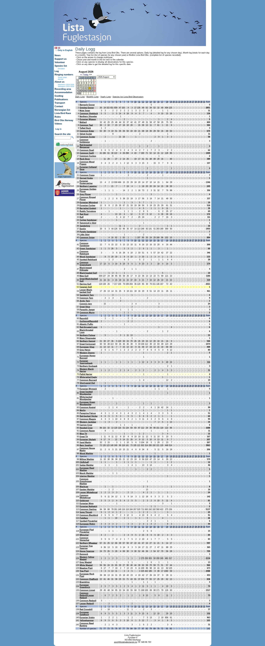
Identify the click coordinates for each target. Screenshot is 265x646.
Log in (58, 129)
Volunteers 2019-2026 (66, 84)
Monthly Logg (92, 97)
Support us (61, 59)
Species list (61, 66)
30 (201, 102)
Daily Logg (80, 97)
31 (204, 102)
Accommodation (63, 92)
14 (90, 85)
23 (182, 102)
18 (82, 88)
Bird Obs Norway (64, 120)
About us (59, 82)
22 (179, 102)
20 (87, 88)
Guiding (59, 96)
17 (80, 88)
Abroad (60, 79)
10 (80, 85)
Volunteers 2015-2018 (66, 86)
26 (190, 102)
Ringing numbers (64, 74)
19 (85, 88)
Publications (61, 99)
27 (193, 102)
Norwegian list (62, 110)
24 (185, 102)
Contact (59, 106)
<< (81, 75)
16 (158, 102)
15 (92, 85)
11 (82, 85)
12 (85, 85)
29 (199, 102)
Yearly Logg (105, 97)
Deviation (61, 69)
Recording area (63, 89)
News (58, 55)
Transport (60, 103)
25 (187, 102)
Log (57, 71)
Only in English (65, 50)
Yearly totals (62, 77)
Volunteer (60, 62)
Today (85, 75)
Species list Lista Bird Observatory (128, 97)
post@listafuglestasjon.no (125, 642)
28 (196, 102)
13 (87, 85)
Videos (58, 123)
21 (90, 88)
